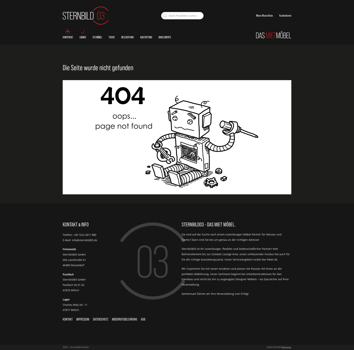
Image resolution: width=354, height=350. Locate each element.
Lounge (82, 37)
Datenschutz (100, 319)
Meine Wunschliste (264, 15)
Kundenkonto (285, 15)
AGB (143, 319)
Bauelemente (165, 37)
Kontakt (68, 319)
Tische (112, 37)
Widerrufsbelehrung (124, 319)
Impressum (82, 319)
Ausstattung (146, 37)
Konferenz (68, 37)
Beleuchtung (127, 37)
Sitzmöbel (97, 37)
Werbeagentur (286, 347)
